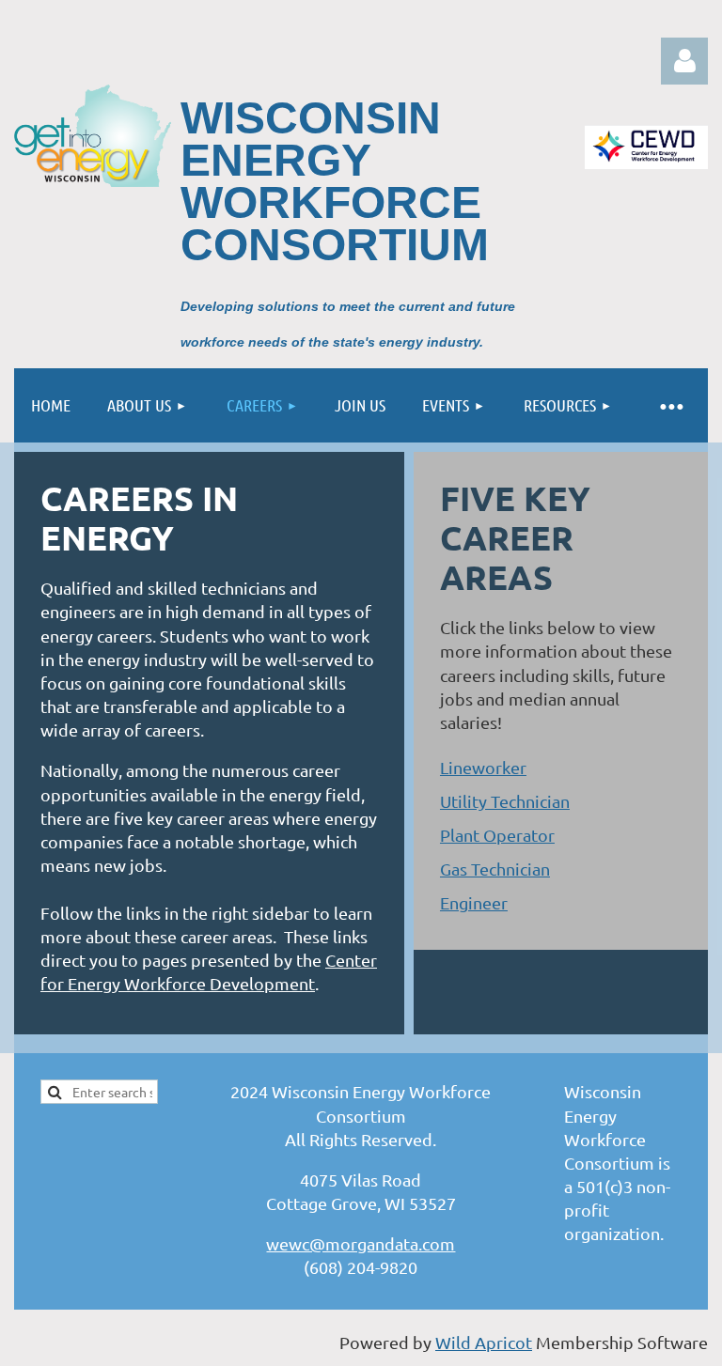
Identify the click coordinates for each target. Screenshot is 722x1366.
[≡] (670, 405)
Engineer (474, 902)
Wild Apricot (483, 1342)
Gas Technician (495, 868)
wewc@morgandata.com (360, 1243)
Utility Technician (505, 801)
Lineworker (483, 767)
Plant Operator (497, 835)
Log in (684, 61)
